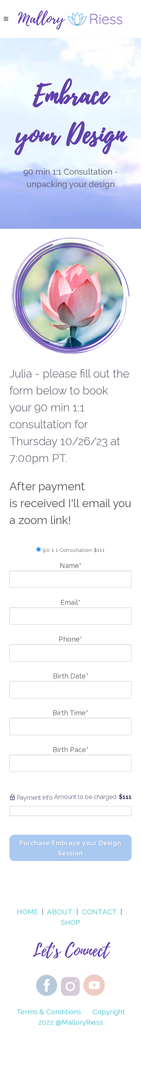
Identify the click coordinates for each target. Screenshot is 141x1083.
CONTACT (99, 912)
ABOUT (60, 912)
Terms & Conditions (49, 1011)
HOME (27, 912)
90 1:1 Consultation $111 (74, 550)
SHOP (70, 922)
